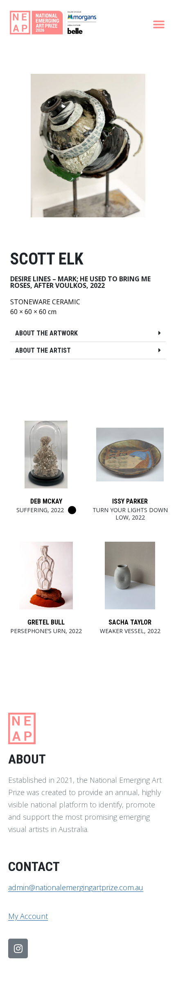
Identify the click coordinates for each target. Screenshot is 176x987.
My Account (28, 916)
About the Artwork (46, 333)
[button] (158, 24)
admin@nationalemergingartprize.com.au (75, 887)
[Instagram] (18, 948)
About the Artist (43, 350)
